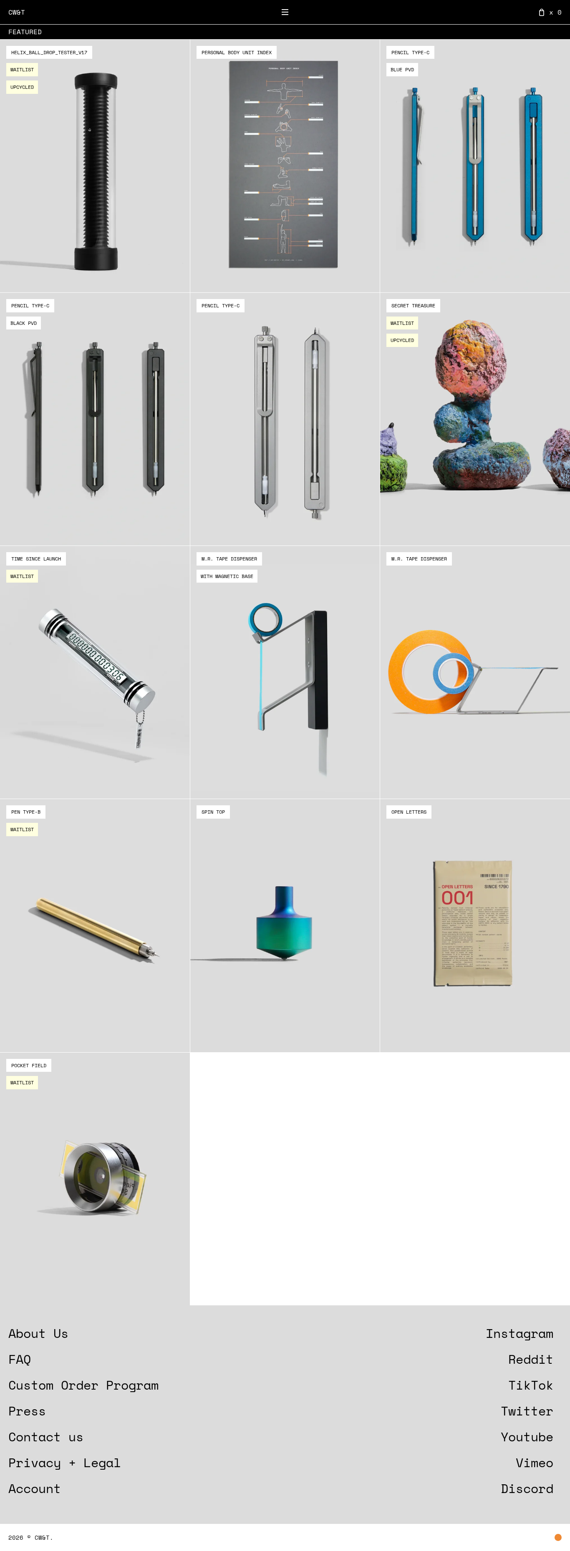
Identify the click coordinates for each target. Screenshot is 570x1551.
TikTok (530, 1384)
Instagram (519, 1333)
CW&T (16, 12)
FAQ (19, 1359)
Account (34, 1488)
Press (27, 1410)
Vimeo (534, 1462)
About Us (38, 1333)
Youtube (527, 1436)
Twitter (527, 1410)
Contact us (45, 1436)
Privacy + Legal (64, 1462)
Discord (527, 1488)
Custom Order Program (83, 1384)
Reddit (530, 1359)
